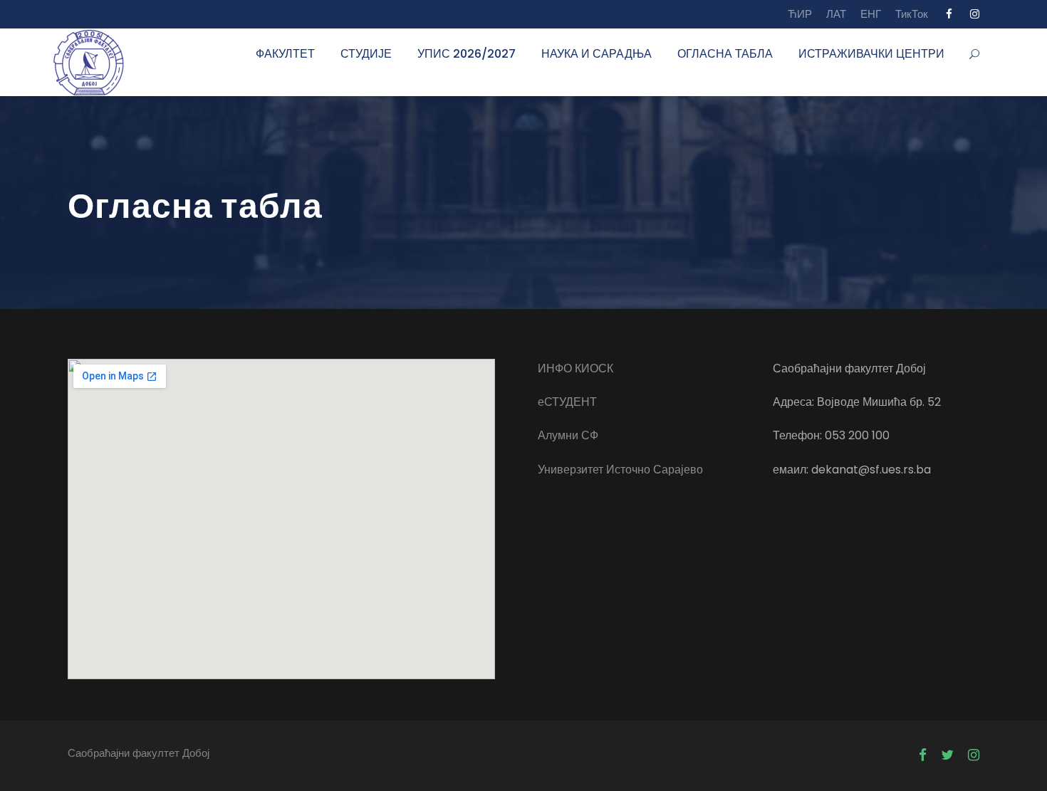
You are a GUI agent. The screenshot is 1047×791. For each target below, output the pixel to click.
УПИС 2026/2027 (466, 54)
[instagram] (974, 13)
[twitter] (947, 755)
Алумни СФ (568, 435)
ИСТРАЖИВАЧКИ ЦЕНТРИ (871, 54)
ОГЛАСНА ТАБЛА (725, 54)
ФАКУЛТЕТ (285, 54)
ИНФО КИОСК (575, 368)
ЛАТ (836, 13)
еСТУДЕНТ (567, 402)
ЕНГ (870, 13)
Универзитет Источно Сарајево (620, 469)
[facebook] (949, 13)
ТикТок (911, 13)
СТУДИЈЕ (366, 54)
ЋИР (800, 13)
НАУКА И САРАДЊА (596, 54)
